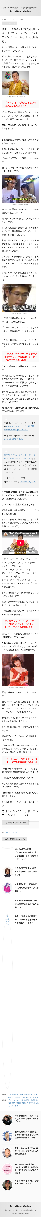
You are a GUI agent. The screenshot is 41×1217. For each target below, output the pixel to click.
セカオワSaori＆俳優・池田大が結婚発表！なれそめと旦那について (26, 903)
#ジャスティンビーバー (17, 426)
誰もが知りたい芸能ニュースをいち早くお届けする (20, 1210)
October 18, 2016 (28, 481)
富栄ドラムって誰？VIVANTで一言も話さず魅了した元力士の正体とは (26, 1151)
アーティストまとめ (10, 832)
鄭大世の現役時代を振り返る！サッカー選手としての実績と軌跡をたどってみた (26, 1135)
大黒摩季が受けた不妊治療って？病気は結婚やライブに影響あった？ (26, 887)
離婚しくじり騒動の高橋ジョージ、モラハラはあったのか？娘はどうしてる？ (26, 919)
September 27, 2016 (13, 439)
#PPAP (31, 426)
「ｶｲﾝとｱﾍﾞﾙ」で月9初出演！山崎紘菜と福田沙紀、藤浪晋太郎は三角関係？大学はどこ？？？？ (23, 1103)
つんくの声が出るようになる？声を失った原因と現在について (26, 871)
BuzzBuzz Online (20, 11)
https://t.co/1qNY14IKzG (16, 429)
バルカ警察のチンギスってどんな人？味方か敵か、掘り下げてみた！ (26, 1118)
